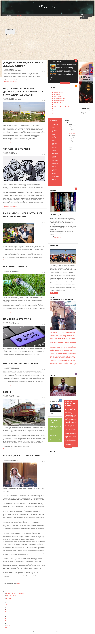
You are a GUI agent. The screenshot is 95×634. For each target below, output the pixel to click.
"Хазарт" (55, 104)
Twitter (81, 18)
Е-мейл (44, 71)
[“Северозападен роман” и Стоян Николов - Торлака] (55, 411)
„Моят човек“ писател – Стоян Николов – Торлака (62, 299)
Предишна (7, 606)
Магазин (70, 147)
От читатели (71, 145)
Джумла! (47, 631)
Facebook (83, 18)
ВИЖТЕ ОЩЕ (55, 183)
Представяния (72, 135)
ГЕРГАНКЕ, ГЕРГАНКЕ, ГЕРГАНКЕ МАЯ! (21, 455)
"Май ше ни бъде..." (58, 96)
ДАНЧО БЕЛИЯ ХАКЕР (11, 595)
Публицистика (10, 69)
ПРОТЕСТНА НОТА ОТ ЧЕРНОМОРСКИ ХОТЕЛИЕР (17, 597)
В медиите (71, 143)
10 (5, 620)
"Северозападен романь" (59, 92)
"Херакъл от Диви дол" (58, 102)
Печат (42, 71)
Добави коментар (13, 81)
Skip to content (20, 15)
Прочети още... (6, 81)
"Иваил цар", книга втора (59, 100)
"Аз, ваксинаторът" (58, 110)
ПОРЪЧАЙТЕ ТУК (57, 237)
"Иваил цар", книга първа (59, 98)
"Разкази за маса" (57, 108)
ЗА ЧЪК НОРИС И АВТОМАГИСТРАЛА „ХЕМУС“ (60, 248)
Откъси (72, 129)
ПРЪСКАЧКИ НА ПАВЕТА (15, 266)
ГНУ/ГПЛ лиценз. (63, 631)
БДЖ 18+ (7, 392)
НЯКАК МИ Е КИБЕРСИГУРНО (17, 319)
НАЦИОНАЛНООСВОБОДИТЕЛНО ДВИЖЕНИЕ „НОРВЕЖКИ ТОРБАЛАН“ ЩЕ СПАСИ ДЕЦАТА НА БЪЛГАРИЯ (23, 91)
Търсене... (84, 14)
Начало (6, 604)
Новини (70, 124)
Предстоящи (74, 136)
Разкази (70, 131)
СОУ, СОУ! (8, 598)
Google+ (85, 18)
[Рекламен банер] (86, 102)
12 (5, 623)
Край (6, 627)
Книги (70, 126)
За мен (70, 149)
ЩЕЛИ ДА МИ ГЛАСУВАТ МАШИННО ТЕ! (15, 593)
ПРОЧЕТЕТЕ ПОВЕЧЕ (65, 83)
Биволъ (18, 583)
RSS (87, 18)
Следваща (7, 625)
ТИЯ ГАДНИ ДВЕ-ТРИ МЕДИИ (17, 149)
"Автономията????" (58, 94)
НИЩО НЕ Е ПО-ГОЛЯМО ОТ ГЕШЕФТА (22, 363)
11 (5, 622)
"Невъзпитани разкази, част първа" (61, 113)
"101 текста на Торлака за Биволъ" (61, 106)
